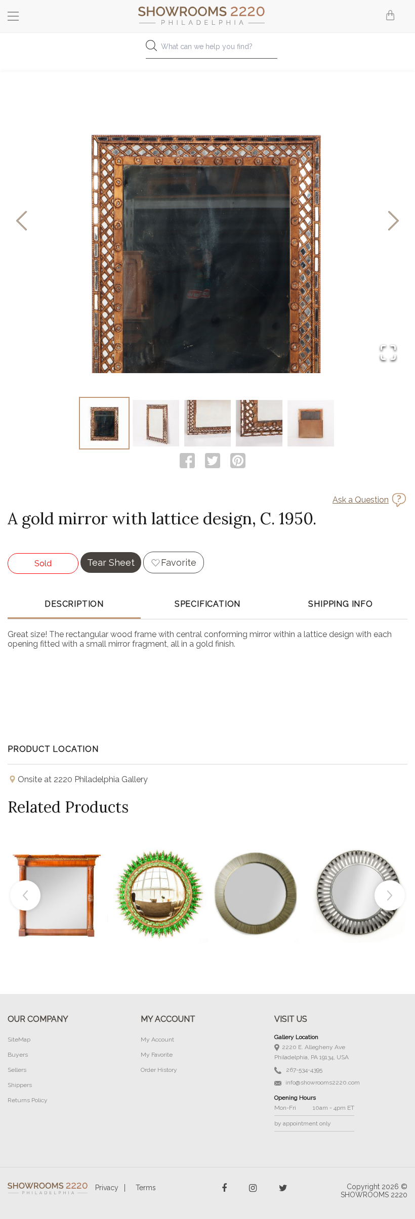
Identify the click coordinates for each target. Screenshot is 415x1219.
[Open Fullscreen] (388, 353)
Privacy (106, 1188)
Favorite (178, 562)
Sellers (17, 1069)
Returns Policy (28, 1100)
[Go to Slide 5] (310, 423)
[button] (207, 221)
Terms (146, 1188)
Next (389, 895)
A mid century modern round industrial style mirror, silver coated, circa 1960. (358, 870)
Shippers (20, 1085)
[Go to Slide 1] (104, 423)
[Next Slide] (393, 221)
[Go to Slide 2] (156, 423)
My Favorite (157, 1054)
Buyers (18, 1054)
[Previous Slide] (21, 221)
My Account (157, 1039)
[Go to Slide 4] (259, 423)
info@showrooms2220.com (322, 1082)
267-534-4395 (303, 1069)
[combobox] (207, 49)
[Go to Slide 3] (207, 423)
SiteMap (19, 1039)
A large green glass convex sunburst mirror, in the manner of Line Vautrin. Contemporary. (158, 870)
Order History (159, 1069)
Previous (25, 895)
